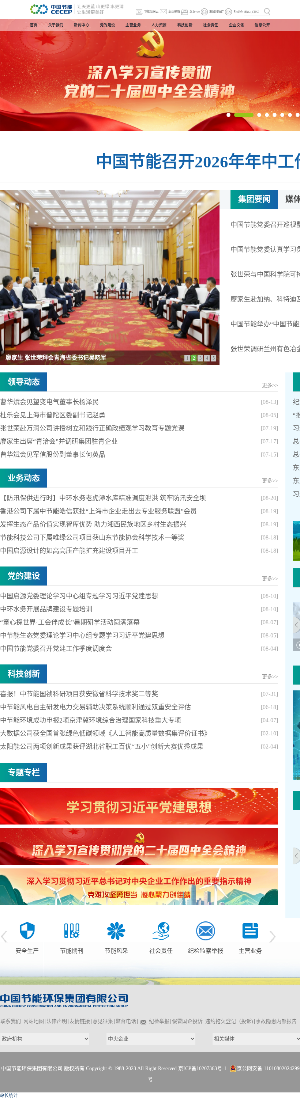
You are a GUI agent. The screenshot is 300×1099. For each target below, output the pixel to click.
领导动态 (24, 381)
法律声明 (56, 1021)
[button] (228, 115)
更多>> (270, 385)
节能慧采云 (151, 11)
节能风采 (71, 951)
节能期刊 (27, 951)
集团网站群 (216, 11)
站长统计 (9, 1095)
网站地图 (33, 1021)
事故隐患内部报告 (276, 1021)
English (238, 11)
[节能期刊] (27, 930)
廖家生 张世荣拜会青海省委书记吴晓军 (55, 358)
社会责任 (116, 951)
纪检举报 (159, 1021)
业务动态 (24, 477)
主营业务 (205, 951)
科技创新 (24, 673)
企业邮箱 (174, 11)
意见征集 (103, 1021)
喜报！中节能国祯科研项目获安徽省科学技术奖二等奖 (79, 694)
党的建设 (24, 575)
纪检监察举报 (161, 951)
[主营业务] (205, 930)
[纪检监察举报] (161, 930)
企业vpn (195, 11)
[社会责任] (116, 930)
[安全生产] (244, 920)
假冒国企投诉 (187, 1021)
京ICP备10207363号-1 (202, 1068)
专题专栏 (24, 772)
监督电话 (126, 1021)
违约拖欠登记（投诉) (229, 1021)
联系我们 (10, 1021)
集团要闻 (254, 199)
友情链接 (80, 1021)
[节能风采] (71, 930)
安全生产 (244, 932)
